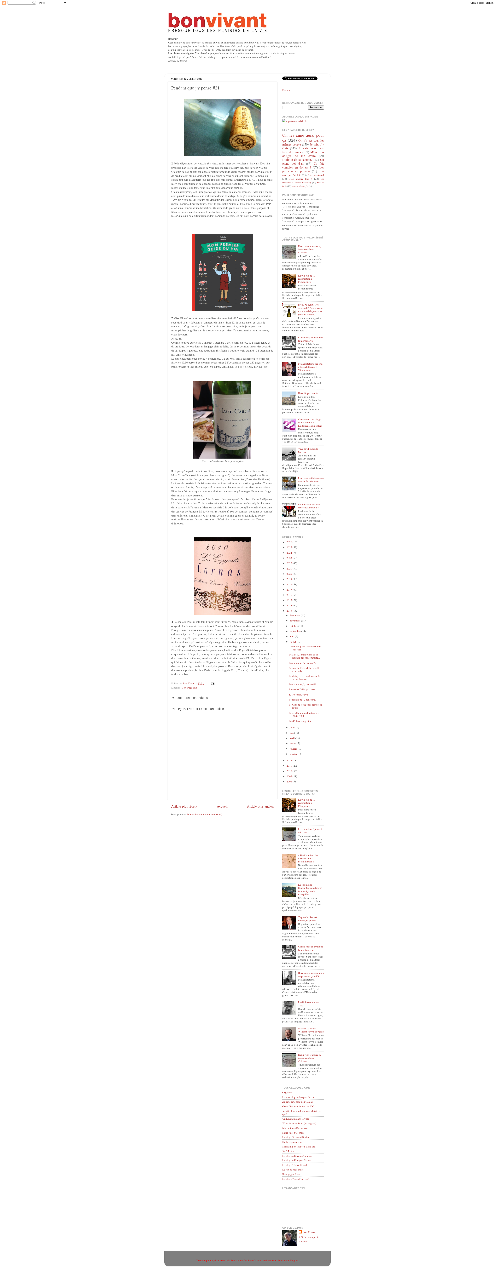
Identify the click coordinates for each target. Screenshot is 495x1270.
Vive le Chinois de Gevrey (308, 450)
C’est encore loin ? (300, 178)
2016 (290, 595)
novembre (295, 620)
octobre (294, 626)
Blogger (294, 1260)
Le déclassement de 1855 (308, 1003)
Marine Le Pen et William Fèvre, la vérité (311, 1030)
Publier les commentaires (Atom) (204, 814)
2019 (290, 579)
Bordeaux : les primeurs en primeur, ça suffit (311, 974)
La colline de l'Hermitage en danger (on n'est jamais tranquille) (310, 889)
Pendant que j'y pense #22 (302, 663)
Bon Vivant (309, 1232)
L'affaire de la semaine (297, 159)
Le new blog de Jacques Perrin (298, 1097)
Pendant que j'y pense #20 (302, 699)
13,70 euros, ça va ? (299, 694)
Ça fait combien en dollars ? (303, 165)
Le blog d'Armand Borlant (296, 1137)
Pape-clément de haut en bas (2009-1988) (304, 714)
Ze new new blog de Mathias (297, 1101)
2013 (290, 610)
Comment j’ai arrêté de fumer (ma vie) (310, 339)
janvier (294, 754)
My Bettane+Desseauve (294, 1128)
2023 (290, 558)
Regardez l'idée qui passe (302, 689)
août (292, 636)
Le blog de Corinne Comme (297, 1156)
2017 (290, 589)
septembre (295, 631)
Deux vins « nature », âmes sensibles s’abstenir (309, 249)
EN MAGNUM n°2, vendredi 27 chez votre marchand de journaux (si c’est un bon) (310, 309)
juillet (293, 642)
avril (292, 738)
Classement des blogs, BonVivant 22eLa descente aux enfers (310, 422)
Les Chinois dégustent (300, 721)
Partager (286, 90)
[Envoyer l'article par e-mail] (212, 683)
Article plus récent (184, 806)
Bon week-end (189, 687)
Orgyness (287, 1092)
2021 (290, 568)
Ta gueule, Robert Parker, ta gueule (307, 918)
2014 (290, 605)
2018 (290, 584)
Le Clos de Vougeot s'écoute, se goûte (305, 706)
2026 (290, 542)
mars (292, 743)
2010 (290, 771)
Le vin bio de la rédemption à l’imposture (306, 278)
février (294, 748)
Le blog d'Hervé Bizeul (294, 1165)
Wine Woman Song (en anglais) (299, 1123)
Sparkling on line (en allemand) (299, 1146)
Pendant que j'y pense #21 (302, 684)
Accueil (222, 806)
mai (292, 733)
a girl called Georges (293, 1132)
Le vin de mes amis (292, 1169)
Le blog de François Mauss (296, 1160)
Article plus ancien (260, 806)
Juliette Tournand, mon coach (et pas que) (301, 1112)
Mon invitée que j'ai (300, 186)
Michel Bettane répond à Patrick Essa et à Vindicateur (310, 367)
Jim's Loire (288, 1151)
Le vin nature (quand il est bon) (310, 830)
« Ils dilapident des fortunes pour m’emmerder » (308, 858)
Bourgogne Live (291, 1174)
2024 (290, 552)
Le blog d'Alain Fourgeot (295, 1179)
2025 (290, 547)
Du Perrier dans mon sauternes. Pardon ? (309, 506)
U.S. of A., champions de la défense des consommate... (304, 656)
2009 (290, 776)
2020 (290, 573)
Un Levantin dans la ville (295, 1118)
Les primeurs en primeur (303, 169)
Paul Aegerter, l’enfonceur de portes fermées (304, 677)
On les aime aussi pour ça (303, 137)
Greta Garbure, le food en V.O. (298, 1106)
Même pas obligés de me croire (303, 154)
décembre (295, 615)
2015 (290, 600)
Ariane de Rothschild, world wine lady (304, 669)
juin (292, 727)
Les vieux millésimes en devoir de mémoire (311, 479)
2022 (290, 563)
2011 (290, 765)
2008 (290, 781)
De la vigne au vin (292, 1142)
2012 (290, 760)
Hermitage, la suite (308, 393)
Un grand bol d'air (303, 161)
